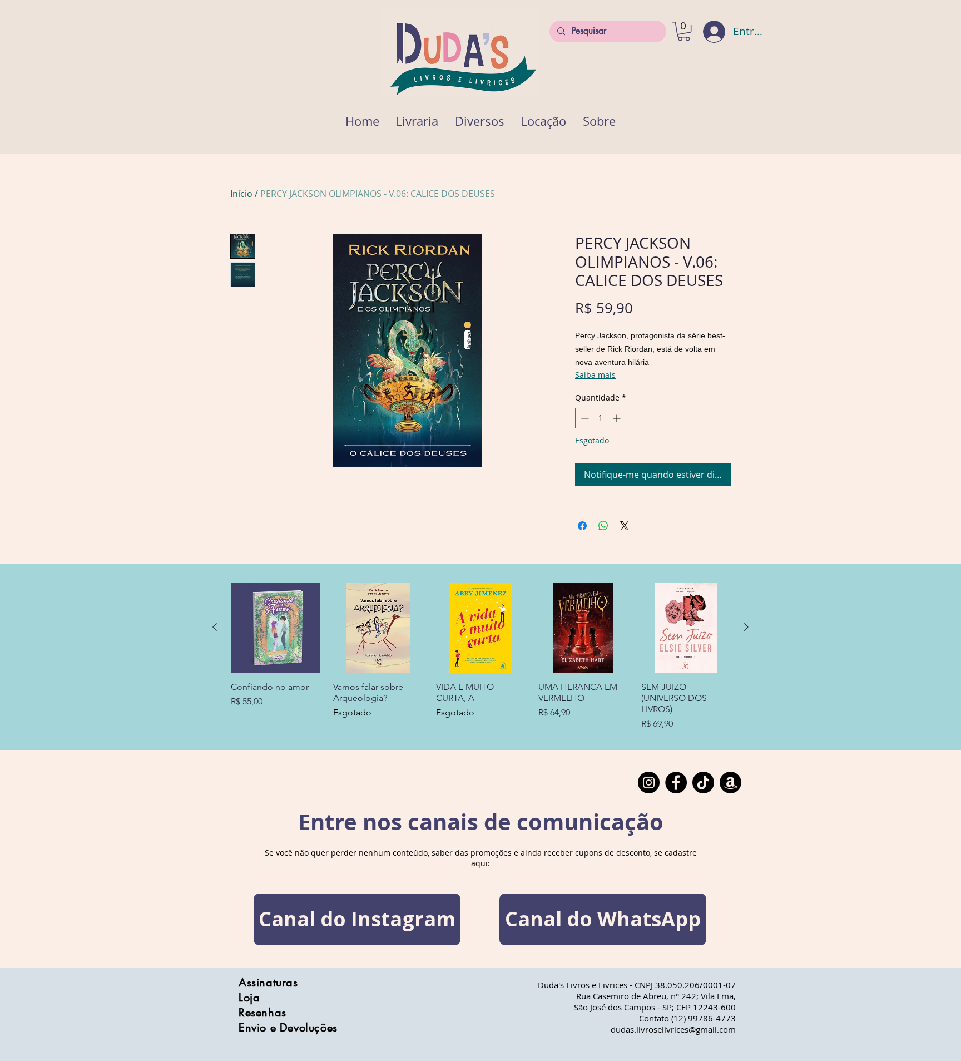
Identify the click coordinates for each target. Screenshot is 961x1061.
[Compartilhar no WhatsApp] (603, 525)
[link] (683, 31)
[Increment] (618, 418)
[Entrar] (706, 31)
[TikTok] (703, 782)
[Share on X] (624, 525)
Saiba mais (595, 374)
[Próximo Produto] (746, 627)
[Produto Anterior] (214, 627)
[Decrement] (584, 418)
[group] (480, 657)
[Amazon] (730, 782)
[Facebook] (676, 782)
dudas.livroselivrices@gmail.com (673, 1029)
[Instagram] (649, 782)
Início (241, 193)
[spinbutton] (601, 418)
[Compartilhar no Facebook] (582, 525)
